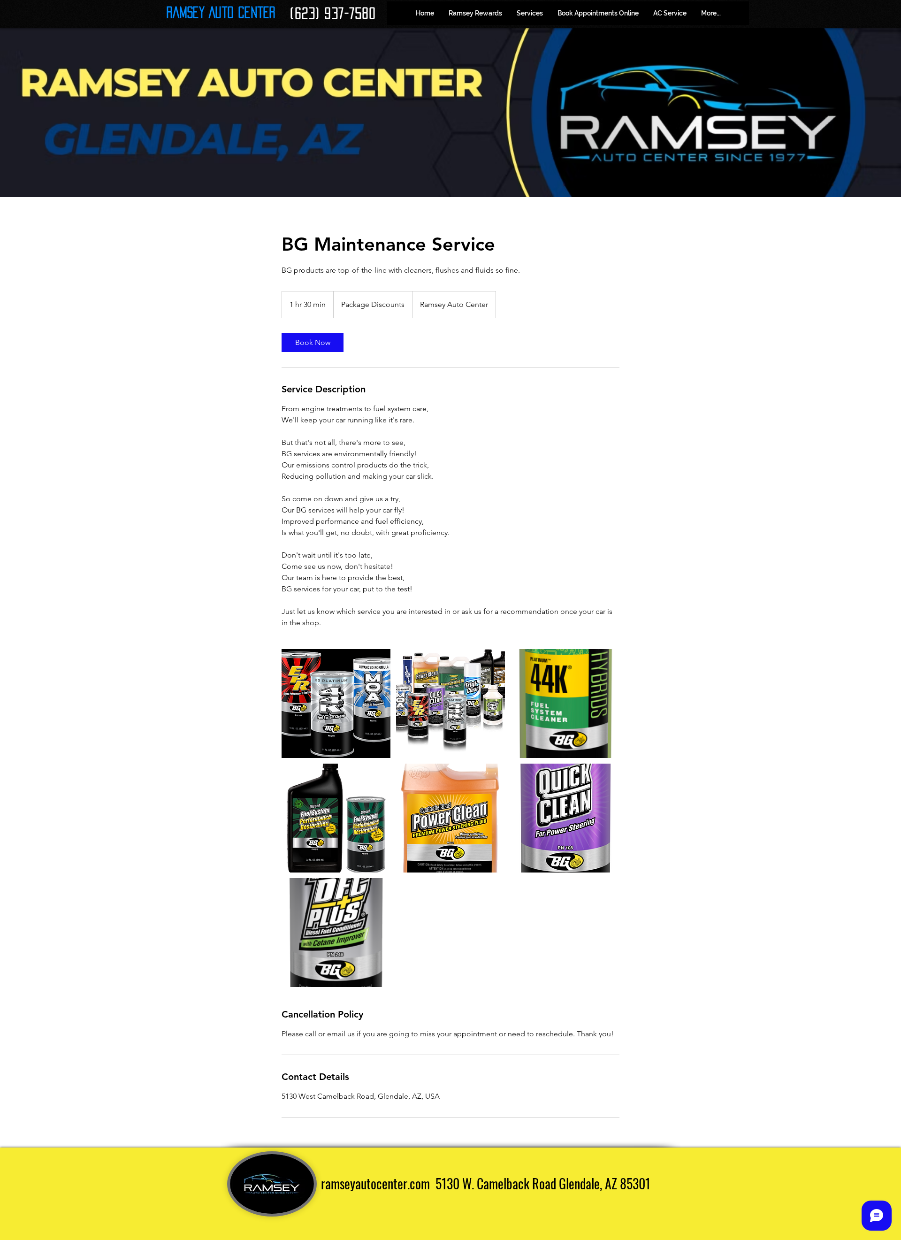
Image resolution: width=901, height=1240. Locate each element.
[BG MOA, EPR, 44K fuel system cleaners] (336, 703)
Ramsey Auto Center (221, 12)
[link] (313, 342)
